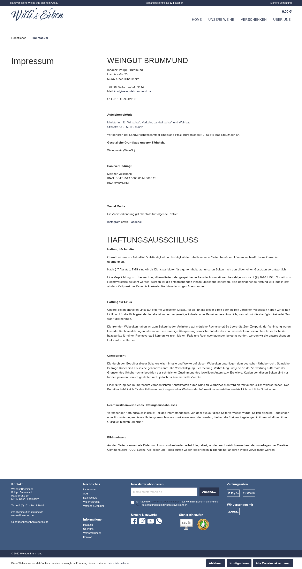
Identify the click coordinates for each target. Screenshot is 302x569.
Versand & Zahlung (94, 506)
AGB (85, 493)
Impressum (89, 489)
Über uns (88, 529)
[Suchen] (249, 12)
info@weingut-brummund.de (132, 91)
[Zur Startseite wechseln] (37, 14)
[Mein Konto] (268, 12)
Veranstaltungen (92, 533)
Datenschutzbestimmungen (165, 501)
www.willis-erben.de (22, 515)
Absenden (209, 491)
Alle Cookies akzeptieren (273, 563)
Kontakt (87, 537)
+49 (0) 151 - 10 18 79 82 (30, 505)
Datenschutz (90, 497)
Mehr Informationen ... (120, 563)
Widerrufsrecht (91, 501)
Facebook (135, 221)
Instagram (113, 221)
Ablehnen (215, 563)
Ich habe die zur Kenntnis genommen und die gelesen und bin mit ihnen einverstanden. (177, 503)
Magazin (88, 524)
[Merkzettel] (258, 12)
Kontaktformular (39, 522)
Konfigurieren (239, 563)
